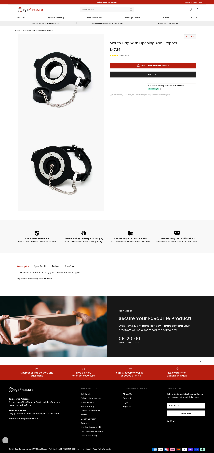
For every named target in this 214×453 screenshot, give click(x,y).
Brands (166, 18)
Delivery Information (91, 398)
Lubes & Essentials (94, 18)
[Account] (191, 9)
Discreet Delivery (89, 435)
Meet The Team (88, 419)
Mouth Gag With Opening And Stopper (38, 30)
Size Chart (70, 266)
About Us (127, 394)
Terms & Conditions (90, 410)
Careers (85, 423)
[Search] (131, 9)
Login (125, 402)
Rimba (190, 36)
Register (127, 406)
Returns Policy (87, 406)
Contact (127, 398)
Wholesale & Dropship (91, 427)
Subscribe (186, 413)
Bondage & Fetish (132, 18)
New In (194, 18)
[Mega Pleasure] (30, 9)
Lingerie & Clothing (55, 18)
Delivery (56, 266)
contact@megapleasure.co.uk (23, 418)
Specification (41, 266)
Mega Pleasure (42, 449)
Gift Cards (86, 394)
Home (17, 30)
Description (23, 266)
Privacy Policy (87, 402)
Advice (84, 414)
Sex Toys (21, 18)
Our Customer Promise (92, 431)
